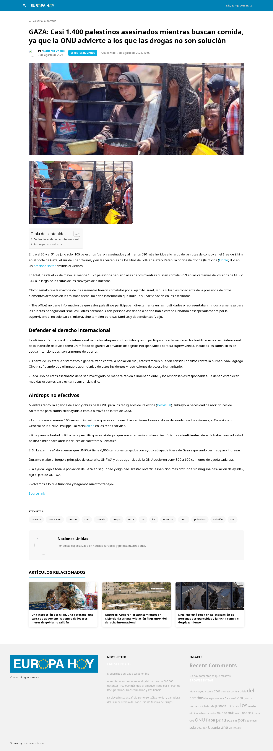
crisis (243, 691)
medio (252, 706)
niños (238, 713)
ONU (183, 519)
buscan (73, 519)
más (231, 712)
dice (206, 698)
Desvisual (164, 405)
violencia (233, 728)
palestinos (200, 519)
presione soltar (45, 266)
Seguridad (251, 720)
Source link (37, 493)
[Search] (24, 6)
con (217, 691)
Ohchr (223, 260)
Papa (210, 720)
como (210, 691)
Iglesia (205, 706)
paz (229, 720)
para (221, 719)
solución (218, 519)
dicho (90, 426)
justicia (221, 706)
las (143, 519)
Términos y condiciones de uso (27, 743)
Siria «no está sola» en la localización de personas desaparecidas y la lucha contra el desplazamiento (209, 618)
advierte (36, 519)
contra (235, 691)
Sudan (203, 727)
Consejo (225, 691)
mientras (168, 519)
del (250, 690)
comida (101, 519)
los (153, 519)
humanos (195, 706)
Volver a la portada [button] (42, 21)
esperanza (214, 698)
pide (235, 720)
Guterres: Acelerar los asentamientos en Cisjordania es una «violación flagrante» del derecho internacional (136, 618)
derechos (196, 698)
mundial (212, 713)
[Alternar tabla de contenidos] (75, 234)
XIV (239, 728)
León (237, 706)
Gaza (131, 519)
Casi (86, 519)
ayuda (202, 691)
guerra (248, 698)
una (224, 727)
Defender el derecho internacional (56, 239)
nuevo (257, 713)
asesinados (55, 519)
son (232, 519)
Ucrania (214, 727)
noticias (247, 713)
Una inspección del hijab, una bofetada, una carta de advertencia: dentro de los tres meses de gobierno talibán (62, 618)
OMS (191, 720)
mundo (222, 713)
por (241, 720)
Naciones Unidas (54, 50)
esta (222, 698)
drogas (117, 519)
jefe (212, 706)
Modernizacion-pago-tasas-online (128, 673)
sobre (194, 727)
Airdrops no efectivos (48, 244)
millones (203, 713)
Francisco (230, 698)
